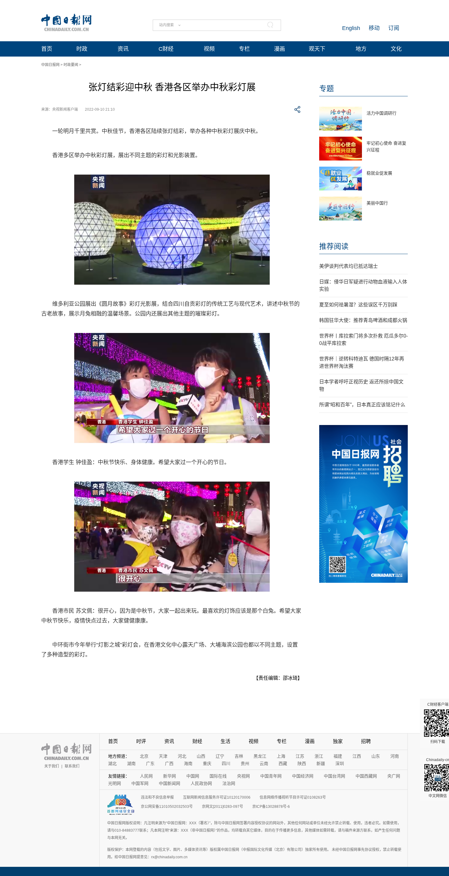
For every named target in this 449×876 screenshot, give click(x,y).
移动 (374, 28)
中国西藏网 (366, 776)
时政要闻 (71, 65)
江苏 (300, 756)
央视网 (243, 776)
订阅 (393, 28)
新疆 (320, 763)
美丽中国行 (377, 203)
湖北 (112, 763)
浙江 (319, 756)
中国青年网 (271, 776)
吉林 (239, 756)
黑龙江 (260, 756)
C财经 (166, 49)
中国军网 (139, 783)
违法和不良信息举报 (157, 797)
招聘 (366, 741)
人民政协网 (201, 783)
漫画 (279, 49)
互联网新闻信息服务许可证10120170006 (216, 797)
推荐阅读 (334, 246)
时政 (81, 49)
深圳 (339, 763)
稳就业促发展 (379, 173)
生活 (225, 741)
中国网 (192, 776)
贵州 (245, 763)
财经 (197, 741)
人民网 (146, 776)
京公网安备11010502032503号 (167, 806)
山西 (201, 756)
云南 (264, 763)
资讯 (123, 49)
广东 (150, 763)
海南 (188, 763)
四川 (226, 763)
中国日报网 (50, 65)
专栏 (244, 49)
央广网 (393, 776)
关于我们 (51, 766)
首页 (46, 49)
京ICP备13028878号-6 (271, 806)
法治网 (228, 783)
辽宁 (220, 756)
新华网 (169, 776)
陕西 (302, 763)
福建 (338, 756)
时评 (141, 741)
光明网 (114, 783)
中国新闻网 (169, 783)
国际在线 (218, 776)
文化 (396, 49)
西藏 (283, 763)
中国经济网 (302, 776)
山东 (375, 756)
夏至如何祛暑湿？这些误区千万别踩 (358, 304)
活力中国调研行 (381, 113)
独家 (338, 741)
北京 (144, 756)
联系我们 (72, 766)
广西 (169, 763)
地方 (361, 49)
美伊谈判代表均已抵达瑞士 (348, 266)
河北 (182, 756)
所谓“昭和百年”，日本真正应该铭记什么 (362, 404)
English (351, 28)
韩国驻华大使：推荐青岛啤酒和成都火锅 (363, 320)
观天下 (317, 49)
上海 (281, 756)
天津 (163, 756)
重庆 (207, 763)
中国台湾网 (334, 776)
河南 (394, 756)
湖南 (131, 763)
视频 (209, 49)
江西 (356, 756)
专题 (326, 88)
